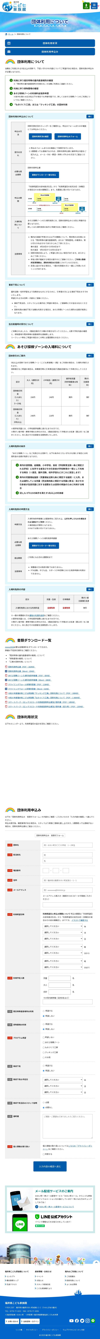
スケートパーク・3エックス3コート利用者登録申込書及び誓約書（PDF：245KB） (42, 702)
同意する (48, 1154)
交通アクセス (12, 1284)
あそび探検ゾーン (52, 1042)
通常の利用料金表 (36, 615)
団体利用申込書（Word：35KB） (21, 671)
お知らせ (40, 1280)
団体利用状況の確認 (40, 136)
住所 (12, 880)
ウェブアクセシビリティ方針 (74, 1330)
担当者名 (14, 854)
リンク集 (18, 1330)
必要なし (49, 1107)
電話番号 (14, 870)
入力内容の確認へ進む (50, 1166)
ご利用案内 (71, 1276)
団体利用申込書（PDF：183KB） (21, 666)
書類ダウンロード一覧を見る (44, 174)
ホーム (10, 34)
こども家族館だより (44, 1288)
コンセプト (11, 1276)
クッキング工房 (51, 1052)
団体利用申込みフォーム (68, 136)
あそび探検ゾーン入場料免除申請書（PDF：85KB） (29, 675)
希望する (49, 1010)
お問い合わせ (13, 1321)
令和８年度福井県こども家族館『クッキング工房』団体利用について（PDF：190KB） (43, 693)
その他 (47, 1057)
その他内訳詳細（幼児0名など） (56, 998)
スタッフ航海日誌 (43, 1284)
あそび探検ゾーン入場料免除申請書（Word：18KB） (30, 680)
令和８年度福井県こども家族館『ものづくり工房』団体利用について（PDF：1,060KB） (44, 697)
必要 (47, 1102)
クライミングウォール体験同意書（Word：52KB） (29, 689)
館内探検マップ (13, 1280)
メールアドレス (17, 890)
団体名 (13, 845)
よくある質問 (72, 1284)
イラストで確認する (79, 920)
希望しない (50, 1016)
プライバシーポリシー (50, 1330)
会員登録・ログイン (31, 1321)
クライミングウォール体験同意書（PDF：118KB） (29, 684)
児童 (45, 978)
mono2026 (9, 647)
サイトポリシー (32, 1330)
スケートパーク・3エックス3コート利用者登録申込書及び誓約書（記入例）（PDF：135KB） (46, 706)
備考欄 (13, 1116)
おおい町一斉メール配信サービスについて (54, 1206)
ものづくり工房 (51, 1047)
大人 (45, 985)
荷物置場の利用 (17, 1024)
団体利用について (73, 1280)
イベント (40, 1276)
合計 (45, 991)
